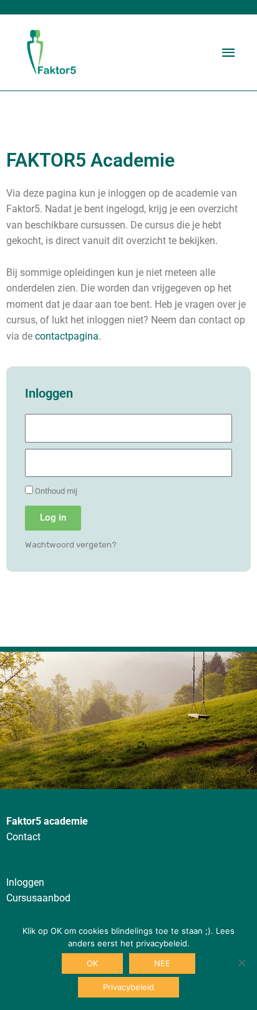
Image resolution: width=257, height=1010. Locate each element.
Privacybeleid (128, 987)
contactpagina (67, 336)
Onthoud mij (55, 491)
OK (92, 963)
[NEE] (241, 962)
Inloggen (25, 882)
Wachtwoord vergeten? (71, 544)
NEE (162, 963)
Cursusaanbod (38, 898)
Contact (23, 837)
